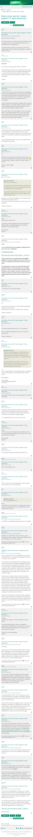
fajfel (2, 340)
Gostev (3, 458)
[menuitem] (30, 7)
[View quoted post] (13, 181)
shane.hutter (4, 782)
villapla (7, 350)
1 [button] (15, 25)
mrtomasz (3, 741)
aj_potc (3, 29)
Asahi (3, 145)
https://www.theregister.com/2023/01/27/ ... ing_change (15, 730)
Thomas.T (3, 316)
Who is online (5, 823)
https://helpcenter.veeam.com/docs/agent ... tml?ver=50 (15, 255)
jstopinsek (3, 294)
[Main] (16, 2)
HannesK (3, 210)
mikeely (3, 527)
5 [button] (21, 25)
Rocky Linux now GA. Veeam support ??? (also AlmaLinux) (13, 17)
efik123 (3, 170)
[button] (13, 25)
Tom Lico (3, 401)
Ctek (2, 386)
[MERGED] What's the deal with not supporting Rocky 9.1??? (15, 551)
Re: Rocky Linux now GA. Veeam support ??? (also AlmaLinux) (16, 33)
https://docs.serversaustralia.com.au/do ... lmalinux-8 (15, 808)
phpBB (12, 833)
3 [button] (18, 25)
